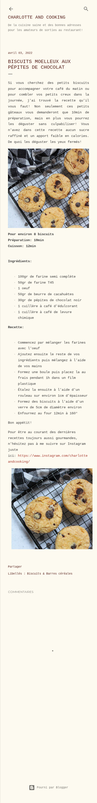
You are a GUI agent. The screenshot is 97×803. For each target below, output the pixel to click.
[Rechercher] (86, 8)
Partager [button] (15, 567)
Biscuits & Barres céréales (49, 574)
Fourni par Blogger (52, 787)
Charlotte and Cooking (36, 17)
